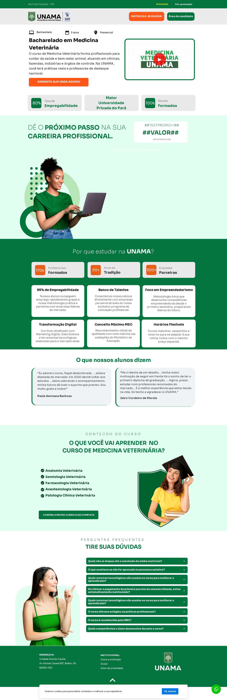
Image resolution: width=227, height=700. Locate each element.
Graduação (162, 4)
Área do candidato (181, 16)
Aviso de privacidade (112, 668)
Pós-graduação (183, 4)
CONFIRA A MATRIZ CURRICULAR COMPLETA (68, 514)
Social (104, 663)
